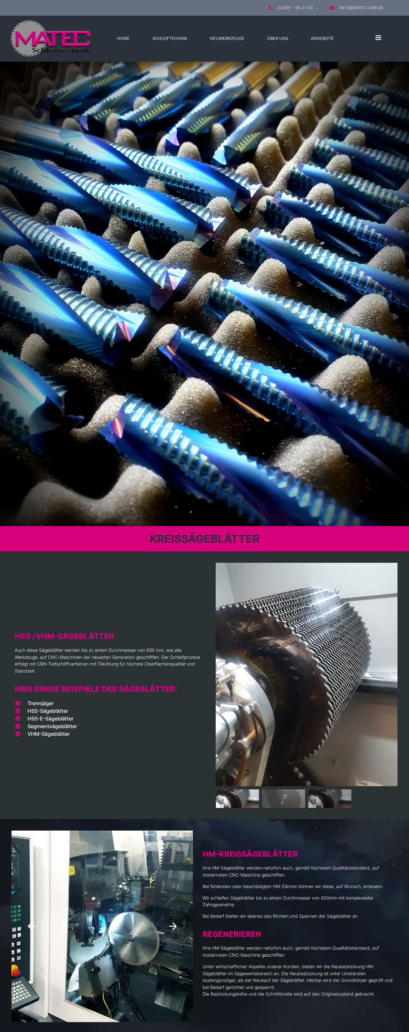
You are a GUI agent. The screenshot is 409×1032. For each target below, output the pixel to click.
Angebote (322, 38)
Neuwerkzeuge (227, 38)
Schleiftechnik (169, 38)
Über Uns (277, 38)
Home (123, 38)
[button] (222, 674)
